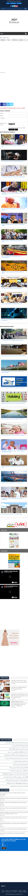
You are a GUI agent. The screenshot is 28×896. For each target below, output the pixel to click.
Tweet (11, 104)
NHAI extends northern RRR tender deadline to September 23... (13, 387)
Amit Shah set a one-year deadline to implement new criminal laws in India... (13, 194)
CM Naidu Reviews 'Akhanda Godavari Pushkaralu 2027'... (13, 288)
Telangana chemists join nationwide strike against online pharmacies (14, 798)
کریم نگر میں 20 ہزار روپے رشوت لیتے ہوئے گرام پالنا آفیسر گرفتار (19, 771)
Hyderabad (3, 39)
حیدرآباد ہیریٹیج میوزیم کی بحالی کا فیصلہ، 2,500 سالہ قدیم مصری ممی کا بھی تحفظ (17, 783)
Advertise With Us (14, 890)
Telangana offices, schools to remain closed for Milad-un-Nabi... (14, 403)
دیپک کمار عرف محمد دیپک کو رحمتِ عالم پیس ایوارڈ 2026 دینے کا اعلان (18, 749)
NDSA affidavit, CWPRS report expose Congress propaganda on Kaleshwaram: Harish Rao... (14, 451)
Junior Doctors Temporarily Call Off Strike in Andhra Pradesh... (14, 176)
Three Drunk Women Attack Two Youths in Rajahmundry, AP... (13, 161)
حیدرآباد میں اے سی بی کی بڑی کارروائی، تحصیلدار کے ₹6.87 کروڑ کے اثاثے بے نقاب (16, 755)
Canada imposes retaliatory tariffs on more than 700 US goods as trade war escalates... (14, 372)
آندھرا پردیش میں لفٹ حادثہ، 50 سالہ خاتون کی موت (20, 761)
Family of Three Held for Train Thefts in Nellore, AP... (12, 303)
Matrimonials (13, 3)
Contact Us (15, 891)
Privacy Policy (8, 891)
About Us (7, 890)
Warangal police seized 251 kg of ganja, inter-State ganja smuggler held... (12, 499)
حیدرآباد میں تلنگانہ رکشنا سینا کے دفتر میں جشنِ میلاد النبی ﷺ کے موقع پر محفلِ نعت (17, 743)
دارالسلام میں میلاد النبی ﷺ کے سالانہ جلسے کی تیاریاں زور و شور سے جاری (18, 752)
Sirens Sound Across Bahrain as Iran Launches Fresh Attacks (12, 833)
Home (1, 37)
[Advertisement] (13, 13)
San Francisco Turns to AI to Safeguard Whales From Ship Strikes (13, 808)
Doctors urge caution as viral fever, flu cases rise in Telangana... (13, 435)
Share (4, 104)
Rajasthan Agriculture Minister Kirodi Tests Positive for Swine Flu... (13, 146)
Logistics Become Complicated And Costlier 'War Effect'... (12, 482)
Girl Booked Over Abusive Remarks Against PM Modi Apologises (13, 829)
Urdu (8, 3)
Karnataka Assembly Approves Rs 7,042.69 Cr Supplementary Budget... (13, 225)
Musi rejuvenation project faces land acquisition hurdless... (12, 418)
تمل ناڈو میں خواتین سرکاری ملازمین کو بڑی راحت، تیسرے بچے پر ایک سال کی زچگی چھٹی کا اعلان (15, 774)
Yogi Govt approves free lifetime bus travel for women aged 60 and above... (13, 209)
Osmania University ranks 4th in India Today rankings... (12, 513)
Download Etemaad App (22, 891)
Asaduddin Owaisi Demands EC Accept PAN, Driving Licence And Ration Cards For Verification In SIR (19, 696)
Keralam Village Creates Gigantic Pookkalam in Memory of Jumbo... (13, 272)
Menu (2, 33)
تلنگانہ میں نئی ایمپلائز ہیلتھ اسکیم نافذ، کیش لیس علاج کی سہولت (19, 746)
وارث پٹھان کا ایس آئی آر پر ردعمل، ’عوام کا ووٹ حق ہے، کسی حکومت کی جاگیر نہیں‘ (16, 780)
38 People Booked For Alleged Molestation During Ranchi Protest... (12, 241)
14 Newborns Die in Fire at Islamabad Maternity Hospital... (13, 340)
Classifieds (19, 3)
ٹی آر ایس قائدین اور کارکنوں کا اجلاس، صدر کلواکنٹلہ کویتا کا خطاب (19, 786)
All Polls (20, 890)
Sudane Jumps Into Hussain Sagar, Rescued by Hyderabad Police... (14, 355)
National (7, 37)
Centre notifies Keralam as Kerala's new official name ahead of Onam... (13, 467)
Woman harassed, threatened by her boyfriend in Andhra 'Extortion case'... (12, 320)
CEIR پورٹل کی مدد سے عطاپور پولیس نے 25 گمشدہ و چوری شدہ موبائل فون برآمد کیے (16, 777)
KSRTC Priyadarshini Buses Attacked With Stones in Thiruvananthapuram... (11, 257)
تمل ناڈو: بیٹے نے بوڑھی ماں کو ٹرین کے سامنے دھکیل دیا (20, 764)
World (4, 37)
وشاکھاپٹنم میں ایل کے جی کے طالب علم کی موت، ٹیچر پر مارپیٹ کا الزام (18, 768)
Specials (20, 39)
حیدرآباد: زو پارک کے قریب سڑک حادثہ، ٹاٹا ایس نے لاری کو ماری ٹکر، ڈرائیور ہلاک (16, 758)
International (14, 39)
